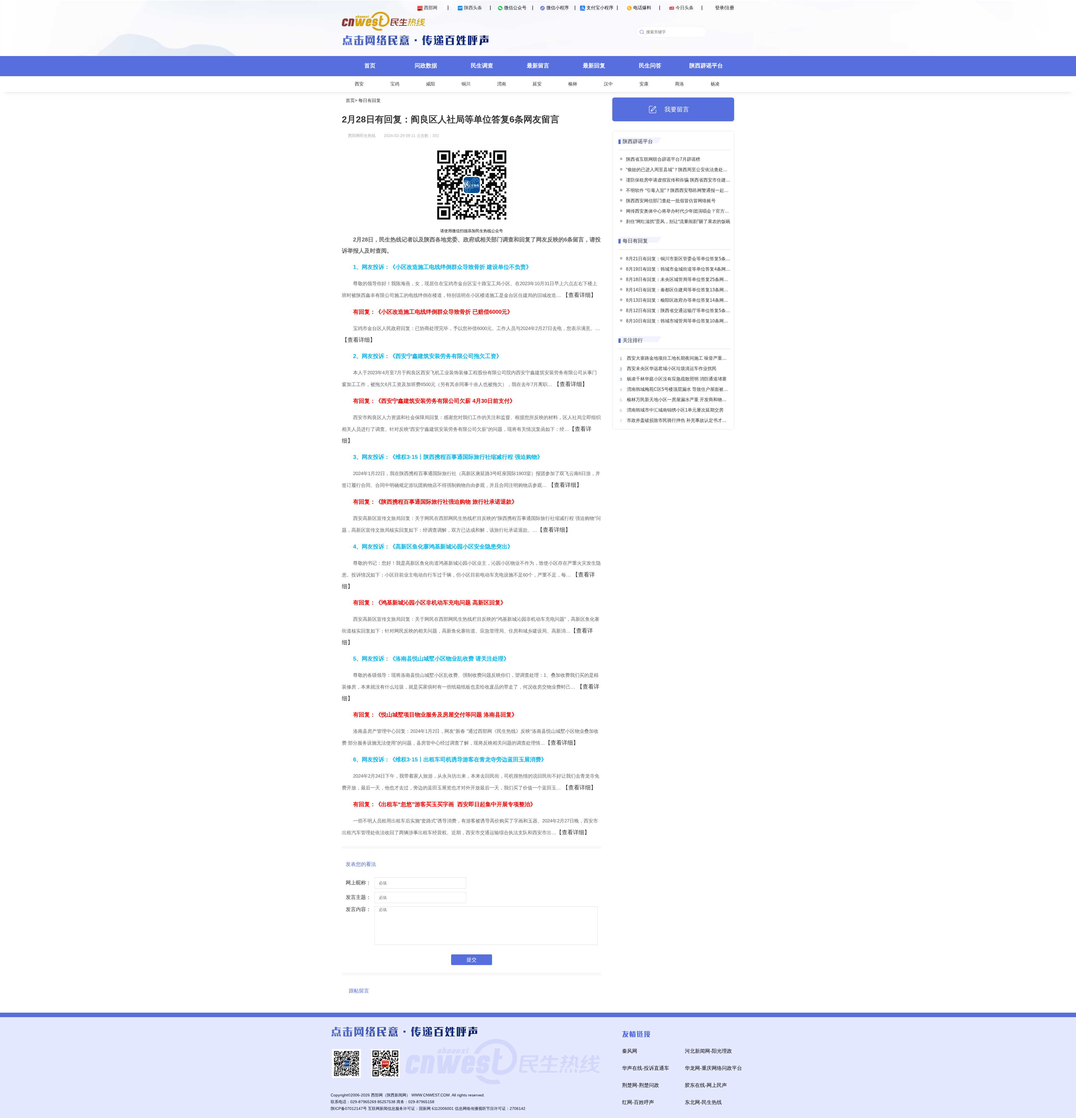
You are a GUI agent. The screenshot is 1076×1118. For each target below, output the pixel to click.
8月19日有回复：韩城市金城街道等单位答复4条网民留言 (682, 269)
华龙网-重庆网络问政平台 (713, 1068)
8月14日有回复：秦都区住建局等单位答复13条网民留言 (681, 289)
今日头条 (685, 7)
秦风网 (629, 1051)
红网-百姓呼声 (638, 1102)
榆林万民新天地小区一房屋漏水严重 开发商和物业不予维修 (686, 399)
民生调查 (482, 65)
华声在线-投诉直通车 (645, 1068)
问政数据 (426, 65)
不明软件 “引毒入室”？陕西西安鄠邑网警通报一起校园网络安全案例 (693, 190)
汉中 (608, 84)
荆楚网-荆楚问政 (640, 1085)
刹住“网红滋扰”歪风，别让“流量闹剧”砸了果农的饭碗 (678, 221)
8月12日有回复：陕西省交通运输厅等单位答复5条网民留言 (685, 310)
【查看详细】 (579, 295)
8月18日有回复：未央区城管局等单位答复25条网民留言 (681, 279)
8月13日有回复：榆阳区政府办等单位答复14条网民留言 (681, 300)
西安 (359, 84)
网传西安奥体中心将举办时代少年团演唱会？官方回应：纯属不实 (691, 211)
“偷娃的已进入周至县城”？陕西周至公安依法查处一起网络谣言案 (690, 169)
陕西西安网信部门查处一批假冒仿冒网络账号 (671, 200)
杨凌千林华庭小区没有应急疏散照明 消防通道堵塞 (677, 378)
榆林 (572, 84)
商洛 (679, 84)
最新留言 (538, 65)
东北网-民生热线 (703, 1102)
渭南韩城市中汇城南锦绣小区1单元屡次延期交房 (675, 410)
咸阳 (430, 84)
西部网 (430, 7)
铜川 (466, 84)
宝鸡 (394, 84)
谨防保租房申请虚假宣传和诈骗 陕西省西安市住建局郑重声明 (687, 180)
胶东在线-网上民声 (706, 1085)
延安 (537, 84)
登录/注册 (724, 7)
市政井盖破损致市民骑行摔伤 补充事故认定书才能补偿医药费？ (690, 420)
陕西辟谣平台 (706, 65)
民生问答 (650, 65)
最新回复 (594, 65)
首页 (369, 65)
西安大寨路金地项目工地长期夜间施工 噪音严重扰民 (679, 358)
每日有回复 (369, 100)
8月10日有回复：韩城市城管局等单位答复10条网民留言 (681, 321)
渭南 (501, 84)
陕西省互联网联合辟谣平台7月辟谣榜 (663, 159)
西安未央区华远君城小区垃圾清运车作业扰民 (671, 368)
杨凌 (715, 84)
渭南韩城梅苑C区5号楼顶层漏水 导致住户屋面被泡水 (679, 389)
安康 (643, 84)
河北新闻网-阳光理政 (708, 1051)
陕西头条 (473, 7)
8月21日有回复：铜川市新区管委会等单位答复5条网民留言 (685, 258)
